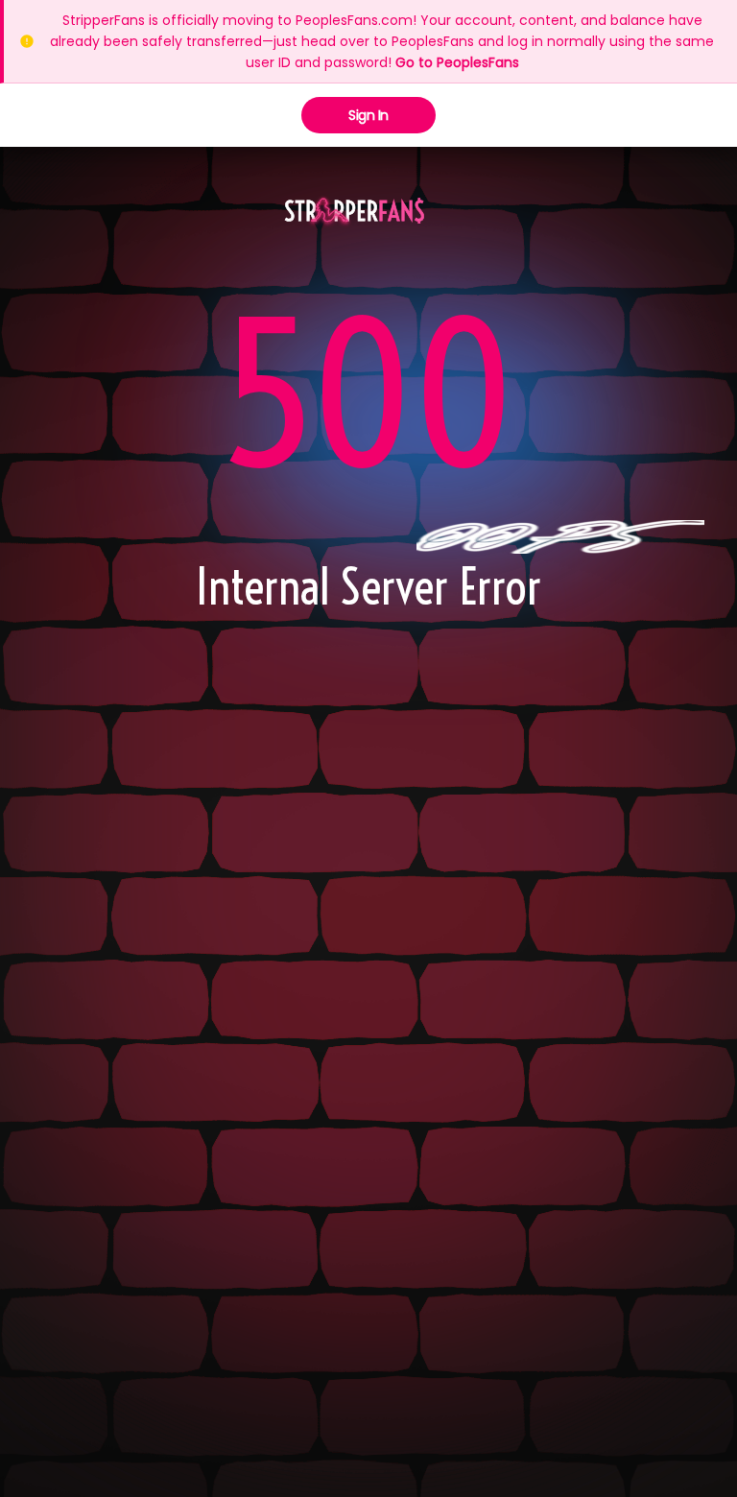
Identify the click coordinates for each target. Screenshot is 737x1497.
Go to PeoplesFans (457, 62)
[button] (355, 212)
